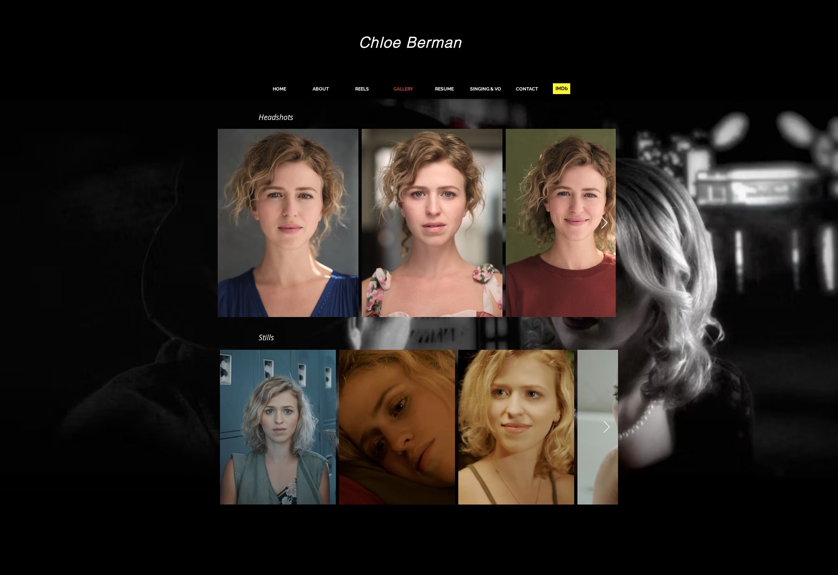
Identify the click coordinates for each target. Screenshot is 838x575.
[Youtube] (601, 549)
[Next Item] (604, 223)
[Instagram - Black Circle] (613, 549)
